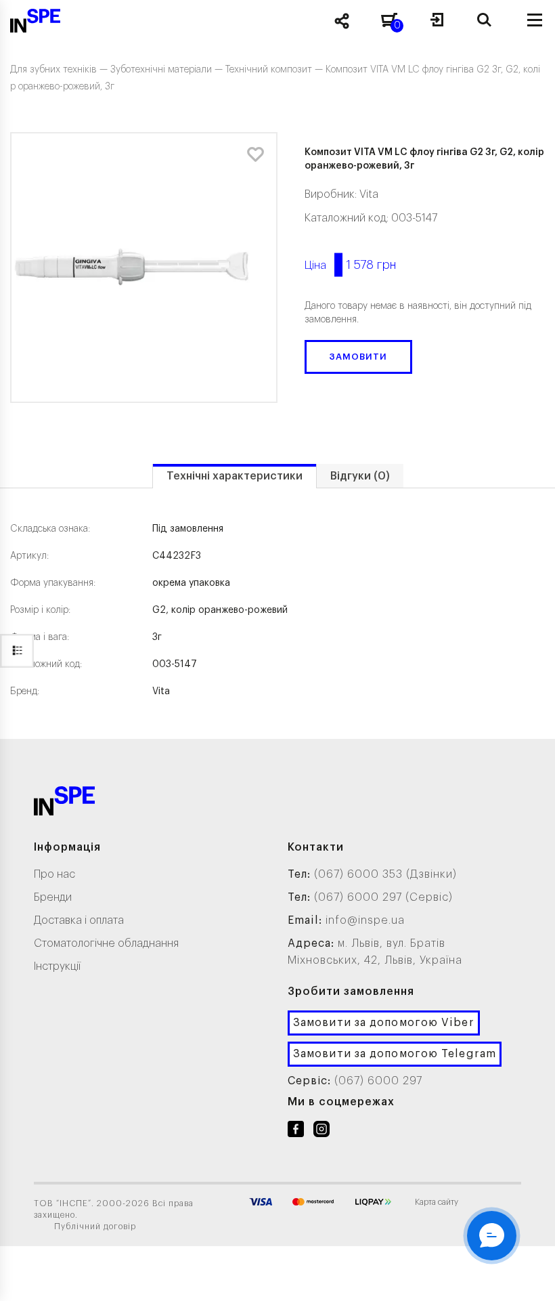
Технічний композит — (275, 69)
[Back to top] (528, 1277)
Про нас (54, 874)
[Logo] (64, 803)
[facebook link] (296, 1132)
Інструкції (57, 966)
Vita (368, 194)
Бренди (53, 897)
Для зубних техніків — (60, 69)
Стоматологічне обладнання (106, 943)
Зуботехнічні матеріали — (167, 69)
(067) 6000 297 (378, 1080)
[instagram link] (321, 1132)
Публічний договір (95, 1226)
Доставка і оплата (79, 920)
